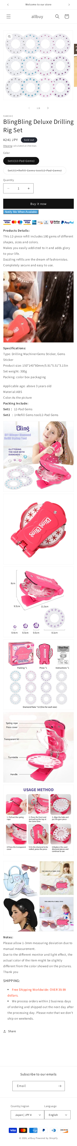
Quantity (8, 180)
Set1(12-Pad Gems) (23, 162)
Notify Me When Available (21, 211)
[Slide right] (48, 108)
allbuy (31, 1138)
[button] (8, 16)
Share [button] (12, 1031)
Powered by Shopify (47, 1138)
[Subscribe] (60, 1086)
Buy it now (38, 204)
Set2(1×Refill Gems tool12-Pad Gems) (37, 171)
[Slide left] (29, 108)
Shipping (7, 145)
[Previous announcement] (8, 4)
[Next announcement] (69, 4)
